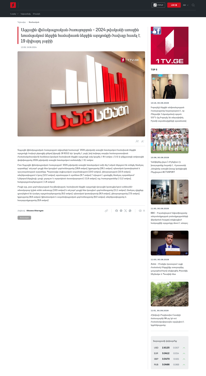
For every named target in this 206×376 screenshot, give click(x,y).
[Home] (13, 5)
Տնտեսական (24, 218)
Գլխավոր (22, 22)
